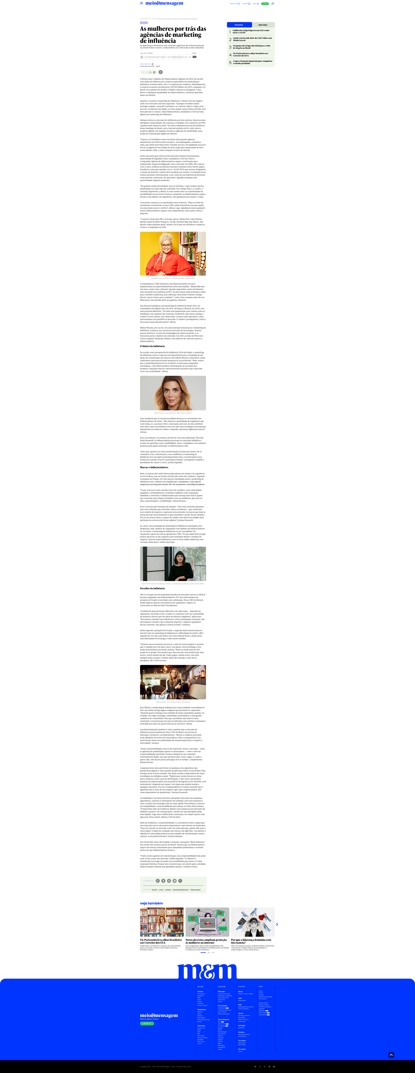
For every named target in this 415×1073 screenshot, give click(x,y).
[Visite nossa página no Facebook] (255, 1067)
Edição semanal (263, 1003)
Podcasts (200, 1012)
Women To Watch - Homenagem (243, 1020)
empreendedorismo (181, 889)
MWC (199, 1032)
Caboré (199, 1043)
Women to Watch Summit (245, 994)
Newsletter (233, 4)
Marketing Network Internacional (244, 1035)
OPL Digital (221, 1026)
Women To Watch (202, 1005)
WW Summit (200, 1036)
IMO (219, 1022)
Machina (220, 1036)
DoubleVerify (221, 1047)
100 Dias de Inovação (224, 994)
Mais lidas (263, 25)
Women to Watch (150, 19)
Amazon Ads (221, 1024)
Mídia (199, 998)
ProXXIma (200, 1003)
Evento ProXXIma (202, 1038)
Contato (245, 4)
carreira (168, 889)
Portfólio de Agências (203, 1020)
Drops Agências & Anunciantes (223, 999)
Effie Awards (201, 1041)
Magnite (220, 1040)
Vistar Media (221, 1034)
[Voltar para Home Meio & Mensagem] (164, 3)
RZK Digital (221, 1045)
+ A (146, 72)
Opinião (199, 1001)
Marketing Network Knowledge (244, 1016)
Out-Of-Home (222, 1012)
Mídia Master (242, 1000)
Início (142, 19)
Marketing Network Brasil (245, 1007)
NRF (198, 1034)
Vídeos (199, 1014)
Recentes (239, 25)
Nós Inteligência (222, 1032)
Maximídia (200, 1040)
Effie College (242, 1045)
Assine (265, 4)
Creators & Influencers (224, 1010)
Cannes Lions (201, 1028)
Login (254, 4)
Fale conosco (262, 999)
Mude (219, 1043)
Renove (261, 993)
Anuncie (261, 995)
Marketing (200, 996)
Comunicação (201, 994)
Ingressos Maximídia (262, 1010)
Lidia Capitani (145, 64)
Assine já (147, 1023)
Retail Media (221, 1008)
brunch (154, 889)
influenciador (195, 889)
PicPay (220, 1030)
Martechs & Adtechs (224, 1014)
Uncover (220, 1041)
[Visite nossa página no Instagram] (264, 1067)
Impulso (220, 1028)
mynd (161, 889)
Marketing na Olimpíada (225, 996)
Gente (199, 1000)
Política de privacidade (265, 997)
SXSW (199, 1030)
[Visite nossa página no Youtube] (274, 1067)
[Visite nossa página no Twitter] (260, 1067)
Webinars (200, 1016)
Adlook (220, 1049)
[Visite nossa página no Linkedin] (269, 1067)
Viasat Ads (221, 1038)
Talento (220, 1001)
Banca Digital (201, 1018)
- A (143, 72)
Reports (199, 1021)
